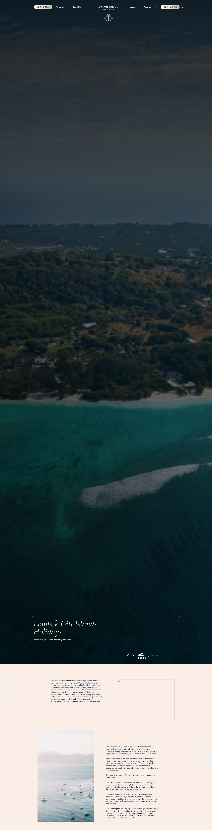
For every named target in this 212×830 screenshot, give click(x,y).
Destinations (60, 7)
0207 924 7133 (43, 7)
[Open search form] (157, 7)
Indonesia (56, 687)
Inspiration (133, 7)
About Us (147, 7)
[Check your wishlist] (183, 7)
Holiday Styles (76, 7)
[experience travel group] (108, 8)
